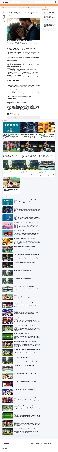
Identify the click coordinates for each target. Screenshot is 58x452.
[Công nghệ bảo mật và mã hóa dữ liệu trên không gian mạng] (7, 202)
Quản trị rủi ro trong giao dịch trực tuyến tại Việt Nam (29, 135)
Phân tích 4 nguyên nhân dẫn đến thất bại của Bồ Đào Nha (10, 154)
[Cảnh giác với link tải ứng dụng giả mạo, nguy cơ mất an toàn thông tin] (7, 233)
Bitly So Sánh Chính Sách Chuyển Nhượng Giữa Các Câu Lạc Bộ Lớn (26, 444)
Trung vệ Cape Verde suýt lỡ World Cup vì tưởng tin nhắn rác (46, 154)
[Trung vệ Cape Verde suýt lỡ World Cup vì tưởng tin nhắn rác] (7, 265)
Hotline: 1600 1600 (40, 2)
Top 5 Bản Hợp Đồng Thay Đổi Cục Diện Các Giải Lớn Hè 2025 (25, 436)
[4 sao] (18, 114)
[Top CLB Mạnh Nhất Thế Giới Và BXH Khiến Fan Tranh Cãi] (7, 312)
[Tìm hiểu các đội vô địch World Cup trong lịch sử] (7, 281)
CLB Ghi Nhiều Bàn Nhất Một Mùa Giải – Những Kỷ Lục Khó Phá (25, 341)
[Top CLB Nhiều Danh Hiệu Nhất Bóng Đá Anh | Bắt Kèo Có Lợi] (7, 320)
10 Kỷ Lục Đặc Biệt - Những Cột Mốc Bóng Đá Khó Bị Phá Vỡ (24, 325)
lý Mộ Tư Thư (11, 15)
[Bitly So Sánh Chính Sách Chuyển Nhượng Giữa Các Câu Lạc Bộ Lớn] (7, 447)
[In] (4, 21)
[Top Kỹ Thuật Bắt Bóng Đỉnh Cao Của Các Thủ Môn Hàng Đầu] (7, 297)
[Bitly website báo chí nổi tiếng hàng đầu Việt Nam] (5, 2)
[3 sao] (16, 114)
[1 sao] (14, 114)
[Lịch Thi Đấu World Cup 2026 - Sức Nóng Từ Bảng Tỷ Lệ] (7, 289)
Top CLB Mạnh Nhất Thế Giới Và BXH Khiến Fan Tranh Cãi (24, 389)
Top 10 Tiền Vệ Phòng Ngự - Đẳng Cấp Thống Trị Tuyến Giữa (25, 302)
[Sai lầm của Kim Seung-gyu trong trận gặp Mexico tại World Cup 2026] (7, 257)
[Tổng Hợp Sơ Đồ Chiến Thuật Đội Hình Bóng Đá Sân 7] (7, 336)
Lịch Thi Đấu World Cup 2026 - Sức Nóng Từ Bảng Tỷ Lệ (46, 172)
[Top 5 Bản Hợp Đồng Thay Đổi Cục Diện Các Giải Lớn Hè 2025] (7, 439)
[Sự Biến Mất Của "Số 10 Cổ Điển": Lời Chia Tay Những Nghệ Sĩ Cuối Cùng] (7, 352)
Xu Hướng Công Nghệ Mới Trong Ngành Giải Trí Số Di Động (21, 7)
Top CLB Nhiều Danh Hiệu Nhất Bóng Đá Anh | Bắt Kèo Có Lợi (25, 317)
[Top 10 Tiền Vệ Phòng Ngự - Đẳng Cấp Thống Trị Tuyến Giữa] (7, 305)
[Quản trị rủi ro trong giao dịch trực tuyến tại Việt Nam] (7, 209)
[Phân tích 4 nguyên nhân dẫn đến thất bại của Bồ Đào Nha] (7, 249)
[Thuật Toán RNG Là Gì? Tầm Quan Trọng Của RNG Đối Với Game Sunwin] (7, 225)
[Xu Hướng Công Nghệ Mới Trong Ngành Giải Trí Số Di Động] (7, 217)
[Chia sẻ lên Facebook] (4, 16)
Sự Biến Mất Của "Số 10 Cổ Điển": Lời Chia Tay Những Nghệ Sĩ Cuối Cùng (27, 349)
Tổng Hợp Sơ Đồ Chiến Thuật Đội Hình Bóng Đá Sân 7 (23, 333)
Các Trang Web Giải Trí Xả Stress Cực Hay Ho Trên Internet (46, 135)
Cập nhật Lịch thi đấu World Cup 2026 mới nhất (10, 172)
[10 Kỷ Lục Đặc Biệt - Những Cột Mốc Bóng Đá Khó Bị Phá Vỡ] (7, 328)
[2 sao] (15, 114)
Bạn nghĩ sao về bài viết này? (10, 114)
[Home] (4, 12)
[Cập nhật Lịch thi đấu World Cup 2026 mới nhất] (7, 273)
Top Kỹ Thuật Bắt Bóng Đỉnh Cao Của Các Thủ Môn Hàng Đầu (10, 190)
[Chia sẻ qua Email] (4, 18)
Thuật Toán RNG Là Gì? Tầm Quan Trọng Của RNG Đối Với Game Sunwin (40, 7)
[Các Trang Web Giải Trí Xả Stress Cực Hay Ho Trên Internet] (7, 241)
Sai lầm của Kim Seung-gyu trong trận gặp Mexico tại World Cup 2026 (28, 154)
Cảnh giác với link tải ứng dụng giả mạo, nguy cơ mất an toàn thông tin (26, 230)
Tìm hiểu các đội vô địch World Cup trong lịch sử (28, 172)
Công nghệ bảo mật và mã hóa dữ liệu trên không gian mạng (11, 135)
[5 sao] (19, 114)
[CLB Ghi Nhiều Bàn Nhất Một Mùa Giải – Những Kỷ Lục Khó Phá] (7, 344)
